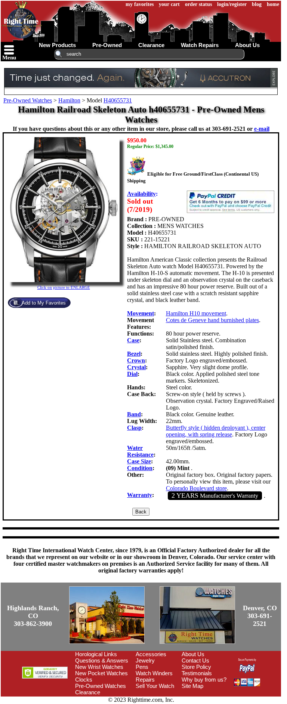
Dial (132, 374)
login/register (232, 4)
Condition (139, 468)
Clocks (83, 679)
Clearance (87, 692)
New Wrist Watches (99, 667)
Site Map (192, 686)
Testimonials (197, 673)
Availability (141, 194)
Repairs (145, 679)
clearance (151, 45)
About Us (193, 654)
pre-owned (107, 45)
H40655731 (118, 100)
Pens (142, 667)
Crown (136, 360)
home (273, 4)
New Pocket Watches (101, 673)
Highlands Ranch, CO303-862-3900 (33, 615)
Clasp (134, 427)
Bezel (134, 354)
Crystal (136, 367)
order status (198, 4)
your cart (169, 4)
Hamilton (69, 100)
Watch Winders (154, 673)
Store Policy (196, 667)
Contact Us (195, 660)
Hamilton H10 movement (196, 313)
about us (247, 45)
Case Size (139, 461)
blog (257, 4)
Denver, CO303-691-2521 (260, 615)
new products (57, 45)
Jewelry (145, 660)
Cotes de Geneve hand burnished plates (212, 320)
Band (134, 414)
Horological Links (96, 654)
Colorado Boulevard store (196, 488)
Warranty (139, 495)
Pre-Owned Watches (27, 100)
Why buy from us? (204, 679)
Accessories (151, 654)
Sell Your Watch (155, 686)
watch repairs (200, 45)
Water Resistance (140, 451)
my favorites (140, 4)
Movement (140, 313)
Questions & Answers (101, 660)
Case (133, 340)
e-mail (261, 129)
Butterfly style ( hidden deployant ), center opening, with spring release (215, 431)
